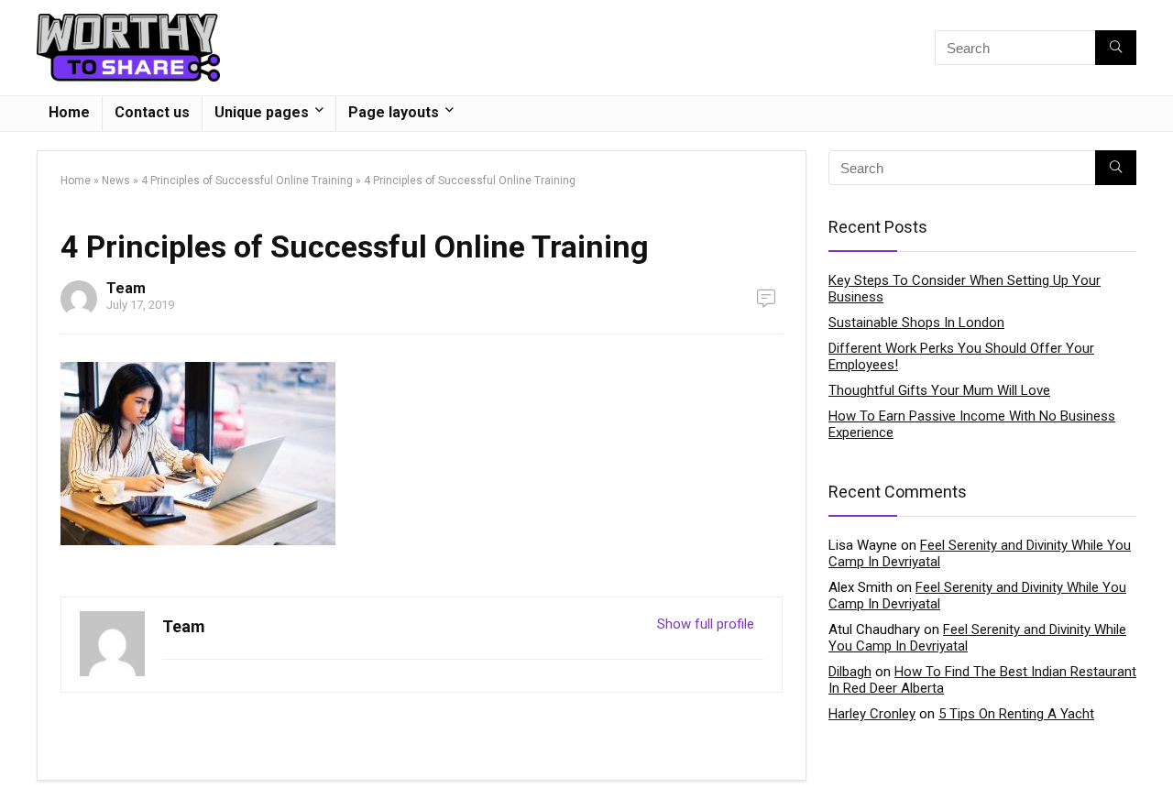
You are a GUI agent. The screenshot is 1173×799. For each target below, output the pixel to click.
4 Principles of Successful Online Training (247, 180)
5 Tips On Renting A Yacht (1016, 714)
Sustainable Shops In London (916, 322)
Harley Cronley (871, 714)
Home (69, 112)
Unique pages (261, 112)
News (116, 180)
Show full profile (705, 624)
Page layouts (393, 112)
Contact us (152, 112)
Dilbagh (850, 671)
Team (126, 288)
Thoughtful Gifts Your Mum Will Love (939, 390)
